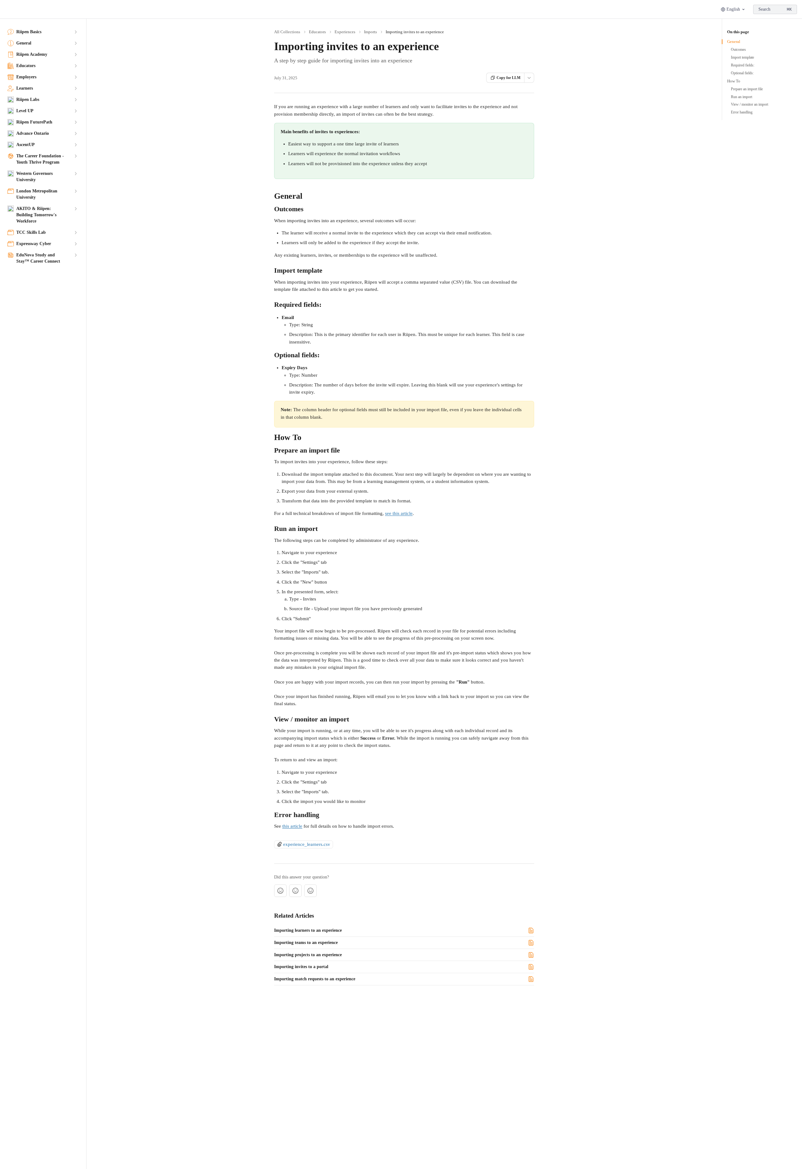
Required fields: (742, 65)
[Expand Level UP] (75, 111)
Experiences (345, 31)
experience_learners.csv (306, 844)
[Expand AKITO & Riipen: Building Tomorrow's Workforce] (75, 208)
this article (292, 826)
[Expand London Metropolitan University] (75, 191)
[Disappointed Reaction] (280, 890)
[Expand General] (75, 43)
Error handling (742, 112)
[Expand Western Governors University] (75, 173)
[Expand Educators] (75, 65)
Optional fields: (742, 73)
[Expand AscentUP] (75, 144)
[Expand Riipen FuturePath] (75, 122)
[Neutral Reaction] (295, 890)
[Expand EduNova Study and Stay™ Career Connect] (75, 255)
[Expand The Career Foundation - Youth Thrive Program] (75, 156)
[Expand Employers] (75, 77)
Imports (370, 31)
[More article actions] (529, 78)
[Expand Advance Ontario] (75, 133)
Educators (317, 31)
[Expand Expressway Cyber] (75, 243)
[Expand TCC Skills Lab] (75, 232)
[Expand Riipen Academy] (75, 54)
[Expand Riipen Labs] (75, 99)
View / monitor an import (749, 104)
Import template (742, 57)
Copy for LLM (508, 78)
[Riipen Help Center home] (6, 9)
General (733, 41)
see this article (399, 513)
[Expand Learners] (75, 88)
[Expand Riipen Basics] (75, 32)
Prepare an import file (747, 89)
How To (733, 81)
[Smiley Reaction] (310, 890)
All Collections (287, 31)
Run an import (741, 97)
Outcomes (738, 49)
